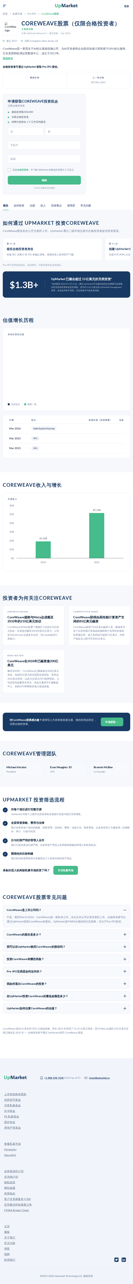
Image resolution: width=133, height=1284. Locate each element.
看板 (7, 1232)
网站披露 (9, 1187)
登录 (126, 6)
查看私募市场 (12, 1143)
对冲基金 (9, 1111)
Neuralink (10, 1155)
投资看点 (56, 205)
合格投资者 (22, 169)
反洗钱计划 (11, 1176)
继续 (44, 180)
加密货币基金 (12, 1099)
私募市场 (17, 13)
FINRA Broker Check (16, 1210)
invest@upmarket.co (99, 1077)
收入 (43, 205)
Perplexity (10, 1149)
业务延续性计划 (14, 1171)
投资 (5, 13)
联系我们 (9, 1259)
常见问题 (86, 205)
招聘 (7, 1254)
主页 (7, 1226)
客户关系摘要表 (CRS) (17, 1199)
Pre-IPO (31, 13)
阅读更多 (8, 58)
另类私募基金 (12, 1105)
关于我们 (9, 1237)
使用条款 (9, 1193)
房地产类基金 (12, 1127)
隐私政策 (9, 1182)
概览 (5, 205)
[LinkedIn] (124, 1260)
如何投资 (19, 205)
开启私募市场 (65, 870)
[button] (4, 6)
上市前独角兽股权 (15, 1094)
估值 (32, 205)
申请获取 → (112, 721)
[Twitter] (116, 1260)
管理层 (71, 205)
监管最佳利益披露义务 (18, 1204)
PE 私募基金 (11, 1116)
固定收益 (9, 1122)
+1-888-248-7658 (54, 1077)
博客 (7, 1248)
